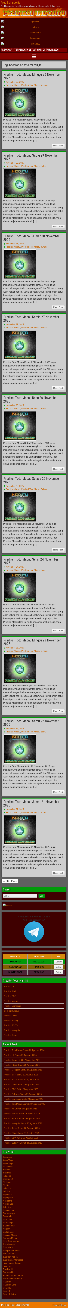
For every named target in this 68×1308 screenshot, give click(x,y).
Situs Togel (8, 1222)
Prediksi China (10, 1015)
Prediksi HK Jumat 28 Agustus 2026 (20, 1109)
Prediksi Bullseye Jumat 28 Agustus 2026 (23, 1143)
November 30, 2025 (15, 82)
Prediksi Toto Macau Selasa (34, 489)
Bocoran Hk (8, 1272)
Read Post (58, 145)
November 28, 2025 (15, 243)
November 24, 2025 (15, 567)
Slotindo (6, 1170)
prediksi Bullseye (11, 1011)
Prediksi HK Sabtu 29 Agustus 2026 (20, 1055)
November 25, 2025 (15, 486)
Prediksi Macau (13, 85)
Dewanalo (7, 1216)
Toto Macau (8, 1253)
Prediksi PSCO (11, 1025)
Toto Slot (7, 1207)
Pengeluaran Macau (12, 1250)
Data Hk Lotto (9, 1294)
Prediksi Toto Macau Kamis (34, 327)
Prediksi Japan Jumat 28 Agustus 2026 (22, 1128)
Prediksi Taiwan (11, 1035)
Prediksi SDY (10, 996)
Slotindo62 (8, 1166)
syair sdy (7, 1266)
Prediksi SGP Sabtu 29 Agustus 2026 (21, 1075)
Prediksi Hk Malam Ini (13, 1275)
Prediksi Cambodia (12, 1006)
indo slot (7, 1176)
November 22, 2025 (15, 728)
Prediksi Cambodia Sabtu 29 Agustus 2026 (23, 1099)
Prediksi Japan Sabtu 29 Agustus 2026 (21, 1079)
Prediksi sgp (8, 1210)
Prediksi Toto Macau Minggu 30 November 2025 (32, 76)
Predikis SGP (10, 991)
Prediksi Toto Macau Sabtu (33, 166)
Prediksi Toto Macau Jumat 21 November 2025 (31, 803)
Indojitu (6, 1191)
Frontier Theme (59, 1305)
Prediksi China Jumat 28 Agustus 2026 (21, 1133)
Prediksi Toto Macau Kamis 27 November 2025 (31, 318)
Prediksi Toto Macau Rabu (33, 408)
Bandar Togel (9, 1226)
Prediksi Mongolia (12, 1030)
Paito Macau (9, 1244)
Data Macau (8, 1247)
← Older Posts (10, 881)
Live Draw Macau (11, 1241)
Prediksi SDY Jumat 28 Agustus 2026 (21, 1138)
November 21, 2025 (15, 809)
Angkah (6, 1229)
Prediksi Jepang (11, 1020)
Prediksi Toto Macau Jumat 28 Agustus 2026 (24, 1104)
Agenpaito (7, 1194)
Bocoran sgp (9, 1213)
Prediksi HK (9, 986)
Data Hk (6, 1291)
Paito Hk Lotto (9, 1285)
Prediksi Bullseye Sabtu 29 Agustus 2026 (23, 1094)
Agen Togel (8, 1160)
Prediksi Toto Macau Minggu (34, 85)
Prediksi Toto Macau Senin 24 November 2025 (30, 561)
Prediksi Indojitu (10, 2)
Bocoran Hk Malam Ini (13, 1278)
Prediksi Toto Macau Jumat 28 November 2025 (31, 238)
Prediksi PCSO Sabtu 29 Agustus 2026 (22, 1065)
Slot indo (7, 1173)
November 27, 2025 (15, 324)
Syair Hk (7, 1288)
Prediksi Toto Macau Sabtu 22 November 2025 (31, 723)
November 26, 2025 (15, 405)
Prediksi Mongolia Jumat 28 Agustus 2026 (23, 1123)
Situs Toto (7, 1219)
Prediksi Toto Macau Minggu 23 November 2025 (32, 642)
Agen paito (8, 1197)
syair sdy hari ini (10, 1257)
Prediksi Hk (8, 1269)
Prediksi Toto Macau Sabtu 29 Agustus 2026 (24, 1050)
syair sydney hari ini (12, 1263)
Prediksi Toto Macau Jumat (33, 247)
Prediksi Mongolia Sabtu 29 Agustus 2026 (23, 1070)
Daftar (59, 961)
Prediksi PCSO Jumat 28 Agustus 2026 (22, 1118)
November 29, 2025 (15, 163)
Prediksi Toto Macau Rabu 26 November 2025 (30, 399)
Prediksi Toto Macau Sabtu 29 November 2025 (31, 157)
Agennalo (7, 1157)
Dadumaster (8, 1232)
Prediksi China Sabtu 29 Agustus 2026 (21, 1084)
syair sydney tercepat (13, 1260)
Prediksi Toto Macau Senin (33, 570)
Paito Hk (7, 1282)
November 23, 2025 (15, 648)
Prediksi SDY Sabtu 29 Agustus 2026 (21, 1089)
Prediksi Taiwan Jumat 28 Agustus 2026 (22, 1113)
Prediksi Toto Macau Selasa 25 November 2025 (31, 480)
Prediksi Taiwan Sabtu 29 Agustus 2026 (22, 1060)
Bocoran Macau (10, 1238)
